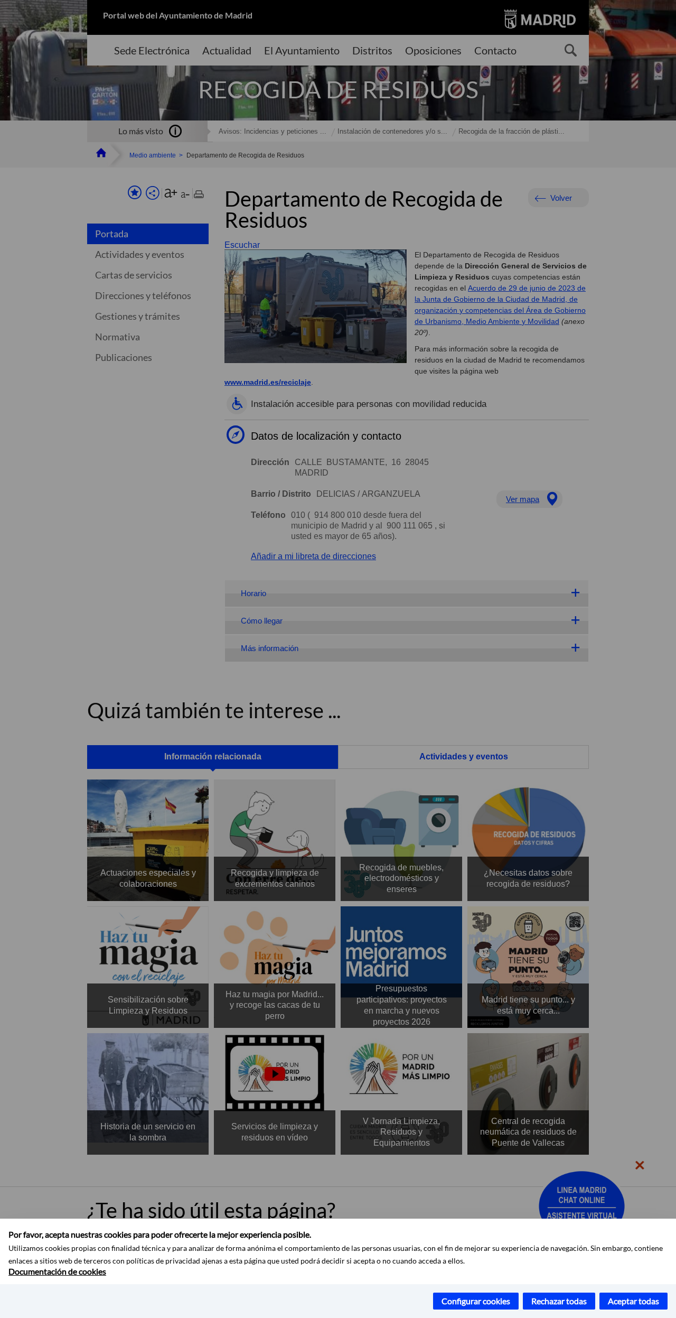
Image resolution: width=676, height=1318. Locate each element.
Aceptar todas (633, 1301)
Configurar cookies (476, 1301)
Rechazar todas (559, 1301)
